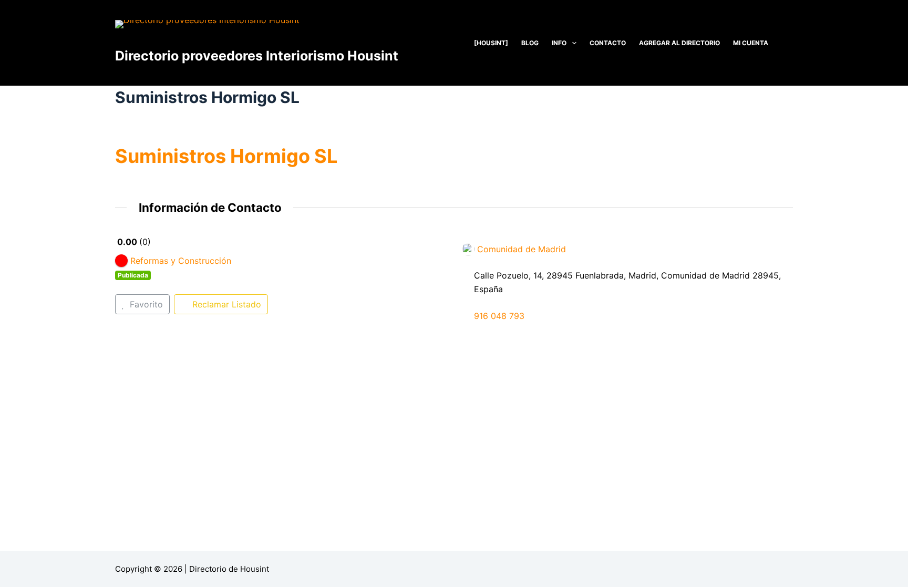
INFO (559, 43)
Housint (254, 569)
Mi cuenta (750, 43)
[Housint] (491, 43)
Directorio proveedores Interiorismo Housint (256, 56)
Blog (530, 43)
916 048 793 (499, 316)
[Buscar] (789, 43)
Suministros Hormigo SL (226, 156)
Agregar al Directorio (679, 43)
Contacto (608, 43)
